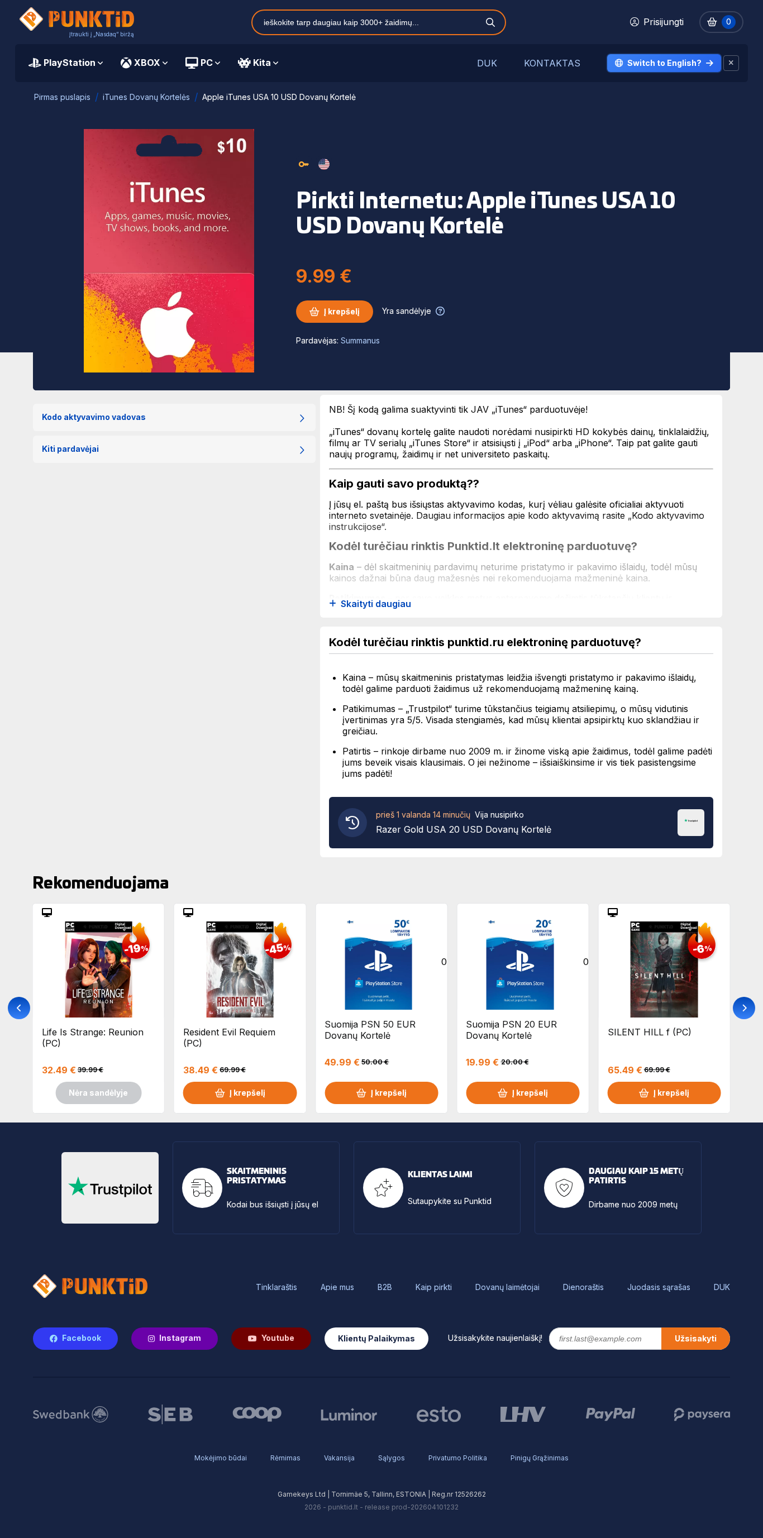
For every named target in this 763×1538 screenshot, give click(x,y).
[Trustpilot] (691, 821)
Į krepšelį (342, 311)
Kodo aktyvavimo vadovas (94, 417)
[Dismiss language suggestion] (731, 63)
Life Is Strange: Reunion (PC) (93, 1037)
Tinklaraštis (276, 1287)
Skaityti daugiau (376, 604)
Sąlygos (391, 1458)
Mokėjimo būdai (220, 1458)
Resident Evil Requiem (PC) (229, 1037)
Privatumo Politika (457, 1458)
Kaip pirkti (434, 1287)
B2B (385, 1287)
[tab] (65, 63)
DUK (487, 63)
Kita (262, 62)
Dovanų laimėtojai (507, 1287)
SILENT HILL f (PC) (650, 1032)
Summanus (360, 340)
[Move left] (19, 1008)
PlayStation (70, 62)
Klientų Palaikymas (376, 1338)
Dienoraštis (583, 1287)
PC (207, 62)
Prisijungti (663, 21)
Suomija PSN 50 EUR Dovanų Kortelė (370, 1030)
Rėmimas (285, 1458)
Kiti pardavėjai (70, 448)
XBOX (147, 62)
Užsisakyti (696, 1338)
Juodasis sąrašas (658, 1287)
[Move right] (744, 1008)
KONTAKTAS (552, 63)
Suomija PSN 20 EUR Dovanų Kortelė (511, 1030)
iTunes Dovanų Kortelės (146, 97)
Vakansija (339, 1458)
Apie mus (337, 1287)
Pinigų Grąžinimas (540, 1458)
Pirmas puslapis (62, 97)
